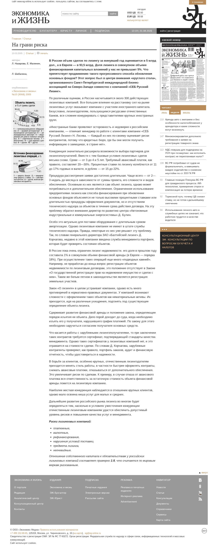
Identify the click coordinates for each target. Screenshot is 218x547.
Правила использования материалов (59, 529)
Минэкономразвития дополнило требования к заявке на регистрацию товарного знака (183, 139)
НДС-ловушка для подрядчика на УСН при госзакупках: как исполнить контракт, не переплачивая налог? (185, 153)
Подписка (102, 31)
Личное (81, 31)
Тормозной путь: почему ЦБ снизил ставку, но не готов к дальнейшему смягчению (185, 200)
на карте (77, 533)
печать (44, 53)
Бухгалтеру (48, 31)
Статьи (30, 53)
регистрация (174, 31)
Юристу (66, 31)
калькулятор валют (137, 20)
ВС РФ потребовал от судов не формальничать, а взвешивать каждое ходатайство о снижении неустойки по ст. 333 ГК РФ (183, 168)
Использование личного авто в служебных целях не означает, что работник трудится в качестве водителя (184, 215)
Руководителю (25, 31)
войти (163, 31)
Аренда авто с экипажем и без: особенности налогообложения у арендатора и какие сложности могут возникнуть (183, 124)
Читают (166, 107)
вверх (204, 472)
